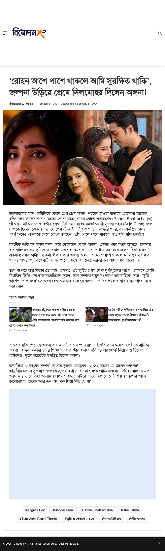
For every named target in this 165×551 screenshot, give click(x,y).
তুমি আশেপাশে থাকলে (80, 519)
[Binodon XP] (29, 33)
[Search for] (160, 34)
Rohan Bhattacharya (98, 510)
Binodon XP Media (22, 103)
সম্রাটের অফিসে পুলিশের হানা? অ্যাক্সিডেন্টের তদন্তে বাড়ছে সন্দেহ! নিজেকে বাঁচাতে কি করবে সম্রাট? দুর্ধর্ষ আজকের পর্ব (130, 315)
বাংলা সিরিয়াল (112, 519)
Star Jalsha (131, 510)
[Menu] (5, 34)
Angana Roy (36, 510)
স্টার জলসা (138, 519)
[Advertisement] (101, 30)
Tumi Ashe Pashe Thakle (39, 519)
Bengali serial (64, 510)
